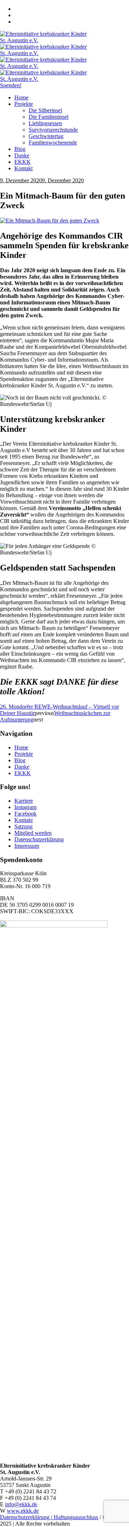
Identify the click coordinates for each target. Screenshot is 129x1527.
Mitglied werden (33, 833)
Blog (19, 760)
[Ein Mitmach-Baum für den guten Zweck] (49, 220)
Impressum (26, 846)
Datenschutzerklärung (39, 839)
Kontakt (23, 820)
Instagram (25, 807)
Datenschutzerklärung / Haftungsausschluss (49, 1517)
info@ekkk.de (21, 1504)
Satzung (23, 826)
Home (21, 747)
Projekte (23, 754)
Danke (21, 767)
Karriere (23, 801)
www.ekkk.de (23, 1511)
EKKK (22, 773)
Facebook (25, 814)
